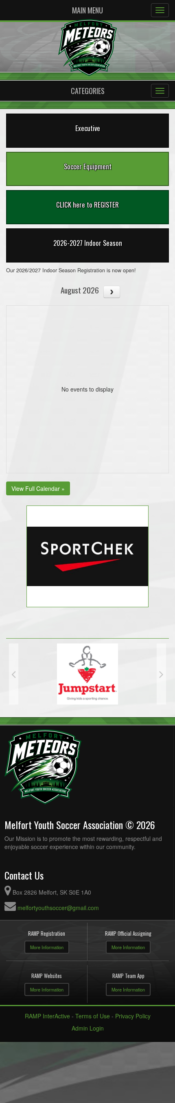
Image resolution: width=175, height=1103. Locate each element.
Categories (88, 90)
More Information (46, 947)
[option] (87, 674)
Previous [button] (13, 674)
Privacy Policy (133, 1016)
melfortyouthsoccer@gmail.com (58, 908)
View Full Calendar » (38, 488)
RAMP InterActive (47, 1016)
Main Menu (87, 10)
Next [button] (161, 674)
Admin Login (88, 1028)
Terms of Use (92, 1016)
